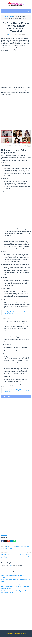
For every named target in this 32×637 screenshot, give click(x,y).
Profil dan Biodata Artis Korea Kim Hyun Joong (12, 584)
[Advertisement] (16, 69)
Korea (7, 546)
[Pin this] (8, 541)
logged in (10, 565)
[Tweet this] (5, 541)
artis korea (17, 546)
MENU (27, 11)
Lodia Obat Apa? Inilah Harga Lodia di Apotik (25, 554)
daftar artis (23, 546)
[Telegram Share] (11, 541)
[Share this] (2, 541)
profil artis (10, 548)
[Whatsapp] (14, 541)
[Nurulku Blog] (16, 3)
